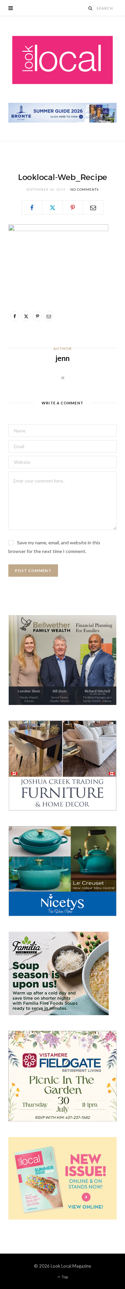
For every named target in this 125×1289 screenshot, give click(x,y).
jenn (62, 358)
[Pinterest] (72, 207)
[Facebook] (32, 207)
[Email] (93, 207)
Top (64, 1276)
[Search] (90, 8)
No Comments (84, 189)
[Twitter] (52, 207)
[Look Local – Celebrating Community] (62, 60)
